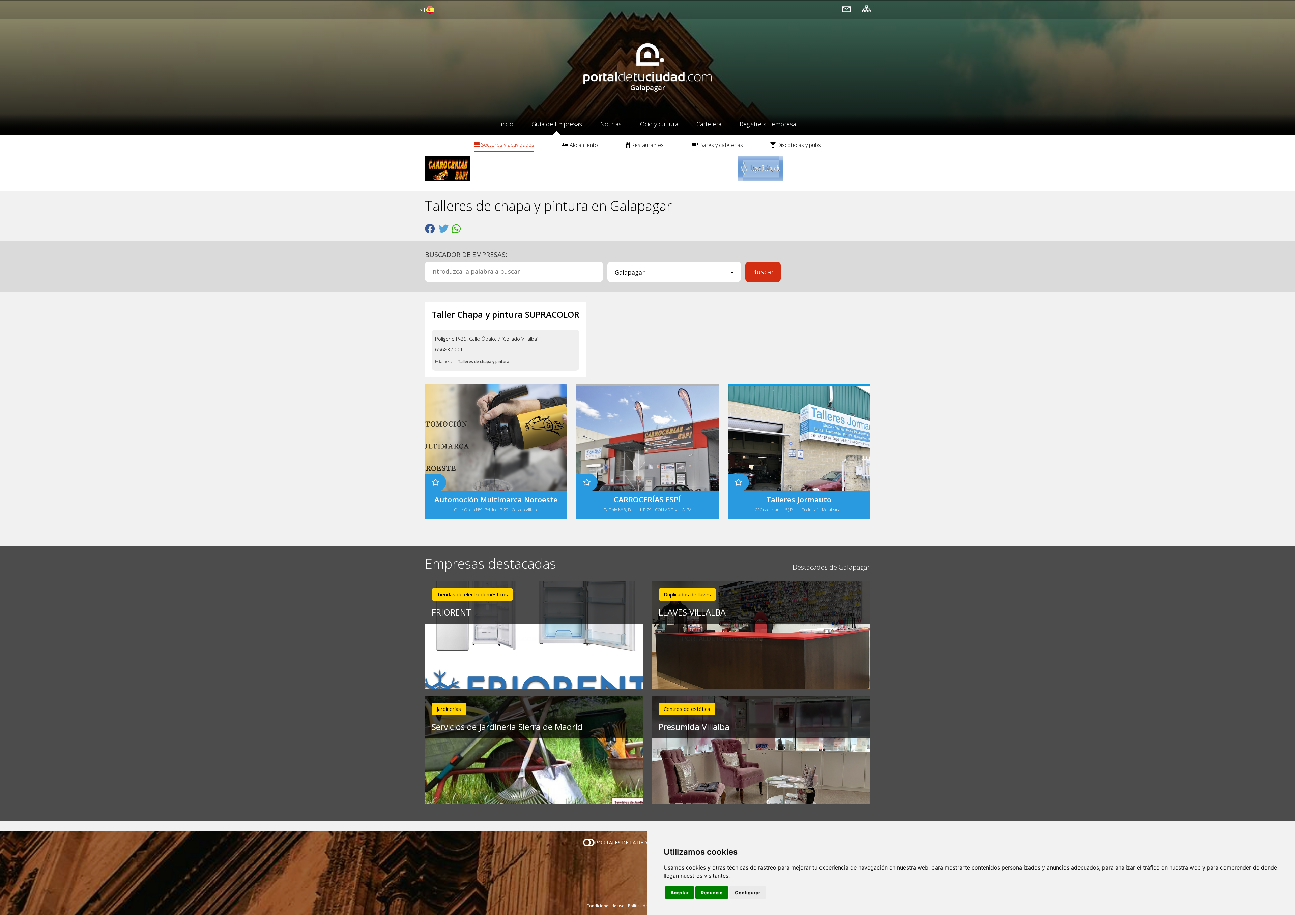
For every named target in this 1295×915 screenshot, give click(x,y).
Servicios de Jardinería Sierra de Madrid (507, 726)
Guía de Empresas (556, 124)
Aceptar (679, 892)
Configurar (747, 892)
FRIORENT (451, 612)
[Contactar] (846, 9)
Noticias (611, 124)
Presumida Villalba (694, 726)
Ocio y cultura (659, 124)
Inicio (506, 124)
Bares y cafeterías (720, 145)
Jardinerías (449, 708)
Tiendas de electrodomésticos (472, 594)
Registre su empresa (768, 124)
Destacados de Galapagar (831, 567)
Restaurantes (647, 145)
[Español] (426, 10)
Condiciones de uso (605, 906)
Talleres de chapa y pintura (483, 362)
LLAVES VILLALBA (692, 612)
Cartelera (708, 124)
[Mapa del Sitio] (867, 9)
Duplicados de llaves (687, 594)
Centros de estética (687, 708)
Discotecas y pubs (798, 145)
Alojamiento (583, 145)
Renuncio (712, 892)
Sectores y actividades (507, 144)
